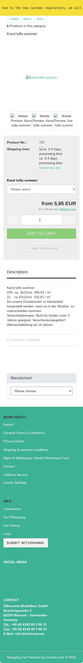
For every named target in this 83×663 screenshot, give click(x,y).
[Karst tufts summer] (41, 75)
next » (27, 19)
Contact (9, 466)
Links (7, 534)
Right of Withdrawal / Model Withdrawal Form (36, 458)
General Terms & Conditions (23, 433)
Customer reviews (23, 339)
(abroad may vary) (49, 167)
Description (17, 272)
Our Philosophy (14, 517)
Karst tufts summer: (22, 180)
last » (40, 19)
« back (14, 19)
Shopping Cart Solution (24, 657)
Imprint (8, 424)
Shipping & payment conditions (25, 450)
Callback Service (15, 475)
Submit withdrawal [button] (25, 543)
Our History (11, 525)
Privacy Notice (13, 441)
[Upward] (70, 656)
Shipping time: (18, 149)
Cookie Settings (14, 482)
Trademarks (12, 509)
